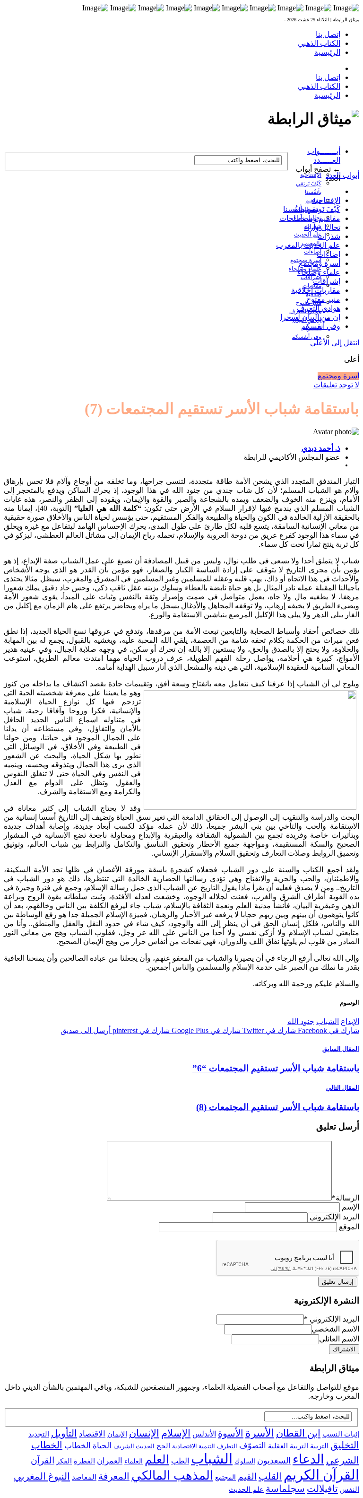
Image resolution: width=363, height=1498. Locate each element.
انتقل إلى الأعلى (334, 343)
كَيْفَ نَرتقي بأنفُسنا (311, 209)
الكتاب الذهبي (319, 43)
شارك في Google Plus (205, 1030)
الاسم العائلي (339, 1339)
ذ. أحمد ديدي (321, 448)
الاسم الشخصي (335, 1329)
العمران (109, 1460)
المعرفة (114, 1476)
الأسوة (230, 1433)
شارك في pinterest (140, 1030)
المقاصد (84, 1477)
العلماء (133, 1461)
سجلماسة (285, 1488)
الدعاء (308, 1459)
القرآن (42, 1460)
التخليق (344, 1445)
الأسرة (259, 1433)
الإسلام (175, 1433)
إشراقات (311, 277)
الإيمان (117, 1434)
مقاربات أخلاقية (315, 290)
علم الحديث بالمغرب (308, 245)
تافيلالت (322, 1488)
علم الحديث (246, 1489)
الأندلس (204, 1434)
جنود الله (300, 1021)
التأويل (64, 1433)
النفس (349, 1489)
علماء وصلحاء (318, 272)
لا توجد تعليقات (336, 385)
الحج (163, 1446)
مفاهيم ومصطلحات (309, 218)
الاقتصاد (92, 1433)
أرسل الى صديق (85, 1030)
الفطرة (84, 1461)
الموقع (349, 1227)
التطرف (227, 1446)
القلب (270, 1476)
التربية (319, 1446)
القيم (247, 1476)
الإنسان (144, 1433)
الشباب (327, 1021)
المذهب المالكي (172, 1475)
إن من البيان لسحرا (310, 317)
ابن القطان (298, 1433)
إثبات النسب (340, 1434)
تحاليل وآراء (322, 227)
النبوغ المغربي (42, 1476)
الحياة (102, 1445)
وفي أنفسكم (306, 336)
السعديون (274, 1460)
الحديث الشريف (134, 1446)
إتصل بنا (328, 34)
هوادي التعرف (318, 308)
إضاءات (312, 251)
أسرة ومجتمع (319, 263)
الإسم (350, 1207)
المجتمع (225, 1477)
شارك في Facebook (327, 1030)
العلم (157, 1459)
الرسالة (345, 1198)
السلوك (244, 1461)
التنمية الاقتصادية (193, 1446)
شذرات (329, 236)
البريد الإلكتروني (334, 1217)
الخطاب (77, 1445)
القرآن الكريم (321, 1474)
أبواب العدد (342, 175)
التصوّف (252, 1445)
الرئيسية (327, 52)
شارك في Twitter (268, 1030)
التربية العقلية (288, 1446)
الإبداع (350, 1021)
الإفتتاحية (310, 175)
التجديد (38, 1434)
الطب (180, 1461)
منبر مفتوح (323, 299)
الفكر (64, 1461)
